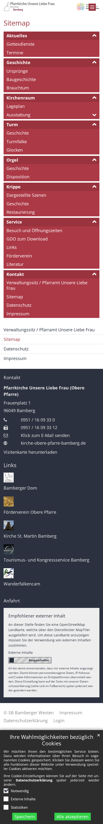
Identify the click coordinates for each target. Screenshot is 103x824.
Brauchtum (17, 88)
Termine (14, 52)
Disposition (17, 177)
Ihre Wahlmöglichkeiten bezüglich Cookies (51, 740)
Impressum (17, 314)
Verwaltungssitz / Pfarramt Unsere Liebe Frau (46, 285)
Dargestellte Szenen (26, 195)
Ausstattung (18, 115)
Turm (12, 124)
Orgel (12, 160)
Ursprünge (17, 71)
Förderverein (19, 256)
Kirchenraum (20, 98)
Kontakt (15, 274)
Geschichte (18, 62)
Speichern (25, 816)
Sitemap (17, 23)
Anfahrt (12, 601)
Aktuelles (16, 35)
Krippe (13, 187)
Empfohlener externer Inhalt (36, 616)
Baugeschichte (21, 79)
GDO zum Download (27, 239)
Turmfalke (16, 141)
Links (11, 247)
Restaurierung (20, 212)
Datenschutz (18, 305)
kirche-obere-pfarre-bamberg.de (53, 443)
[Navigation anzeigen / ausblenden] (92, 7)
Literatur (14, 264)
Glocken (14, 150)
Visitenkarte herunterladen (30, 452)
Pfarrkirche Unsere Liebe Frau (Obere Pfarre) (44, 391)
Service (14, 222)
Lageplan (15, 106)
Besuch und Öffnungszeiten (34, 230)
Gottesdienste (20, 44)
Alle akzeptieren (72, 816)
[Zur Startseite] (51, 6)
